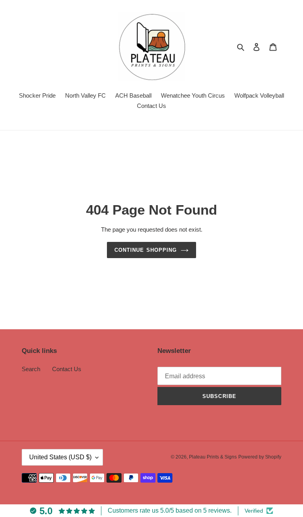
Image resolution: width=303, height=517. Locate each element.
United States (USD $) (60, 457)
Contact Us (66, 369)
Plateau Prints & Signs (213, 457)
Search (31, 369)
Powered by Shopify (259, 457)
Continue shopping (145, 250)
